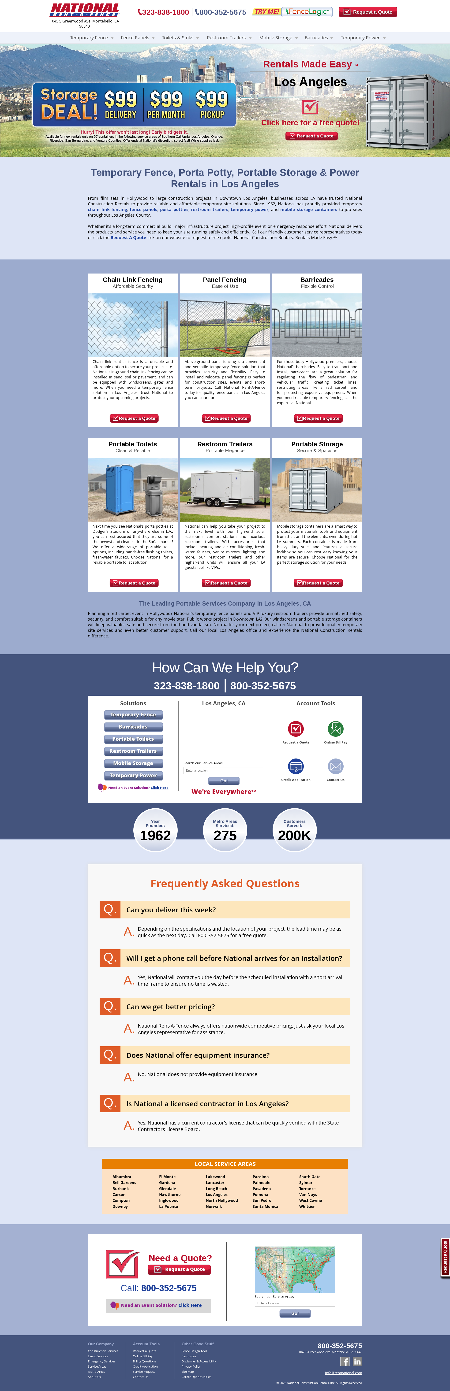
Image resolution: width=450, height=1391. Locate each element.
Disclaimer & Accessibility (199, 1361)
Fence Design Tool (194, 1351)
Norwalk (214, 1206)
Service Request (144, 1371)
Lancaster (215, 1182)
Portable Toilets (133, 447)
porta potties (174, 209)
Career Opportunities (196, 1377)
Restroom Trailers (226, 37)
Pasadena (262, 1188)
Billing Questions (144, 1361)
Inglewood (169, 1200)
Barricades (316, 37)
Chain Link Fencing (133, 282)
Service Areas (97, 1366)
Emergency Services (101, 1361)
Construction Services (103, 1351)
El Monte (167, 1176)
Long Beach (216, 1188)
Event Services (98, 1356)
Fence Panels (135, 37)
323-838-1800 (165, 12)
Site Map (188, 1371)
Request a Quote (315, 135)
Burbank (120, 1188)
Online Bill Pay (143, 1356)
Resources (189, 1356)
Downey (120, 1206)
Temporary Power (360, 37)
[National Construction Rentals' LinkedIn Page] (357, 1361)
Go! (224, 781)
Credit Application (145, 1366)
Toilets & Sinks (178, 37)
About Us (94, 1377)
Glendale (167, 1188)
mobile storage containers (308, 209)
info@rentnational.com (343, 1372)
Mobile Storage (275, 37)
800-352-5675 (222, 12)
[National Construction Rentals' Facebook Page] (345, 1361)
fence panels (144, 209)
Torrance (307, 1188)
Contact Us (140, 1377)
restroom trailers (209, 209)
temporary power (249, 209)
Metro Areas (96, 1371)
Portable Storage (317, 447)
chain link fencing (107, 209)
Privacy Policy (191, 1366)
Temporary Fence (89, 37)
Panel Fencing (225, 282)
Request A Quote (128, 237)
